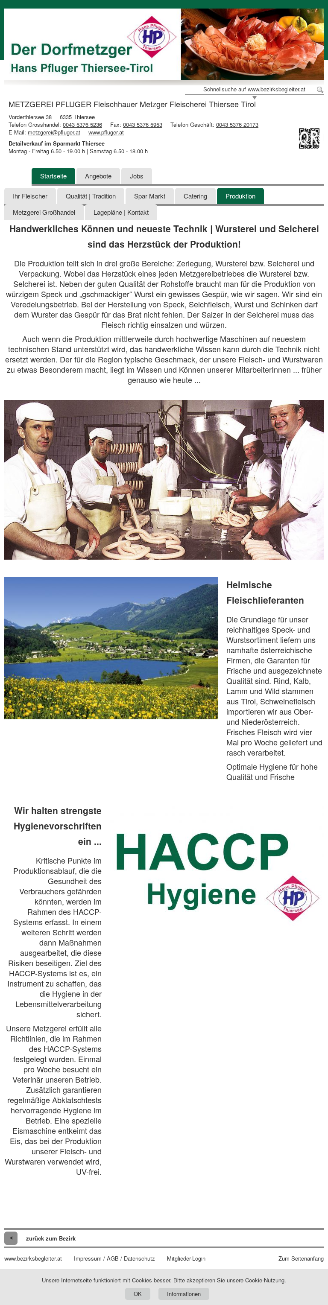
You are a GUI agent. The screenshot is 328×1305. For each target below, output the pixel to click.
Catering (195, 195)
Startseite (53, 175)
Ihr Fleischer (30, 195)
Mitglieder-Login (186, 1258)
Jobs (137, 175)
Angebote (98, 175)
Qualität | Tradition (91, 195)
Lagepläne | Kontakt (121, 211)
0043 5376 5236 (82, 124)
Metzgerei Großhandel (44, 211)
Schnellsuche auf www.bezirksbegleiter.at (254, 89)
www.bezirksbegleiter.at (33, 1258)
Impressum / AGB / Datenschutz (114, 1258)
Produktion (240, 195)
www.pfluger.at (106, 132)
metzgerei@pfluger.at (54, 132)
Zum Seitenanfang (301, 1258)
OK (138, 1294)
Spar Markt (149, 195)
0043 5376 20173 (237, 124)
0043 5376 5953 (142, 124)
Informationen (184, 1294)
